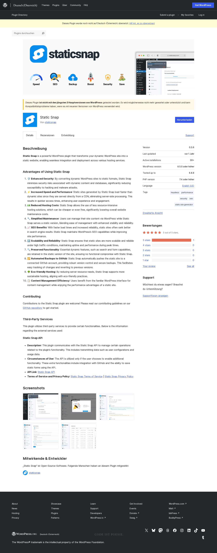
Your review (149, 266)
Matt (172, 508)
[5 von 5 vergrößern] (92, 426)
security (183, 198)
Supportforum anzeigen (155, 295)
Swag (134, 517)
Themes (55, 508)
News (14, 508)
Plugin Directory (19, 15)
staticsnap (50, 122)
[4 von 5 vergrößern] (54, 426)
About (15, 503)
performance (187, 192)
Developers (96, 513)
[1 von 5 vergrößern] (54, 397)
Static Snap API (46, 371)
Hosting (15, 513)
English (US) (188, 185)
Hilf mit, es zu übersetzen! (142, 23)
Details (29, 135)
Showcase (56, 503)
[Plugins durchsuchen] (43, 33)
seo (191, 198)
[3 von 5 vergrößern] (130, 397)
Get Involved (136, 503)
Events (133, 508)
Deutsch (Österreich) (49, 534)
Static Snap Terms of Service (86, 376)
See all (190, 266)
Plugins (54, 513)
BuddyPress (176, 517)
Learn (93, 503)
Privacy (15, 517)
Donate (134, 513)
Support (190, 135)
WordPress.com (178, 503)
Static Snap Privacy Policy (119, 376)
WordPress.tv (98, 517)
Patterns (55, 517)
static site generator (184, 204)
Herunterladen (184, 120)
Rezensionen (47, 135)
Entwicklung (67, 135)
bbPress (174, 513)
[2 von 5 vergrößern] (92, 397)
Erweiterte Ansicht (153, 212)
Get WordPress (203, 5)
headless (175, 192)
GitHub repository (32, 307)
